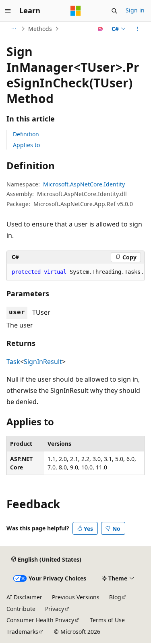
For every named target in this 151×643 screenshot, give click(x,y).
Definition (26, 134)
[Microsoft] (75, 11)
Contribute (20, 609)
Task (13, 361)
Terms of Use (107, 620)
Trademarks (22, 631)
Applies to (26, 145)
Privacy (54, 609)
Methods (40, 28)
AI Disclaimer (24, 597)
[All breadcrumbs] (13, 28)
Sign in (135, 10)
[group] (75, 272)
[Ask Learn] (100, 28)
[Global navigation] (8, 11)
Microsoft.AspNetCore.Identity (84, 184)
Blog (115, 597)
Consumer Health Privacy (40, 620)
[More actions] (137, 28)
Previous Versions (75, 597)
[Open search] (114, 11)
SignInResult (43, 361)
